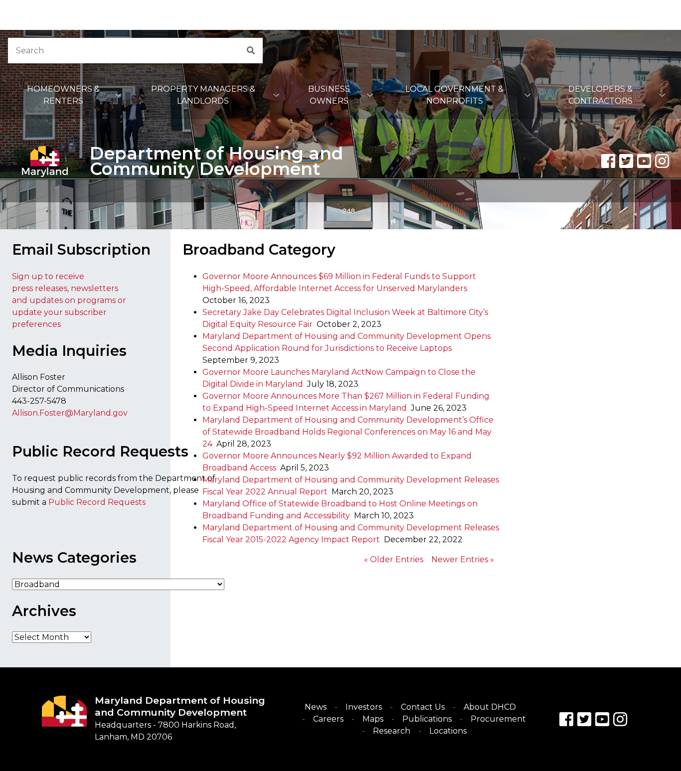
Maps (372, 719)
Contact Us (423, 707)
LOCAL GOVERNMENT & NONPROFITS (454, 95)
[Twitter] (626, 161)
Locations (448, 731)
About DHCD (490, 707)
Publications (427, 719)
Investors (363, 707)
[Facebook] (608, 161)
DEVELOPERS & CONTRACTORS (600, 95)
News (316, 707)
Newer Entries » (462, 559)
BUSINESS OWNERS (329, 95)
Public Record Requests (97, 502)
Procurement (498, 719)
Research (391, 731)
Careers (328, 719)
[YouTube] (644, 161)
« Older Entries (393, 559)
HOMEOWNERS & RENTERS (63, 95)
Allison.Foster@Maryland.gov (70, 413)
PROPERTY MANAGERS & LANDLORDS (203, 95)
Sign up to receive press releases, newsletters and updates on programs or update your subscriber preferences (69, 300)
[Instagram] (662, 161)
